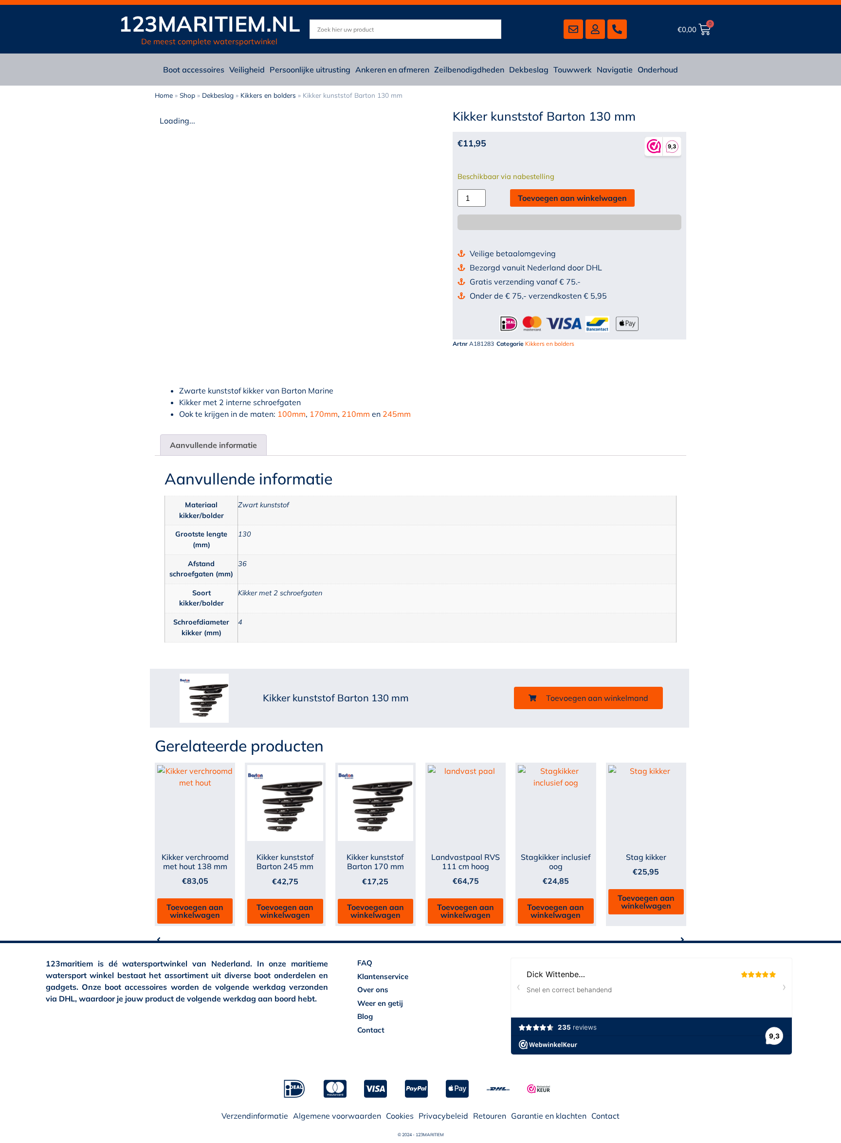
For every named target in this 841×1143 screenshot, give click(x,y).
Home (164, 95)
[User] (595, 29)
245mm (397, 414)
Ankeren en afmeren (392, 69)
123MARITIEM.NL (209, 23)
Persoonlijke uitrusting (310, 69)
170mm (324, 414)
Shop (187, 95)
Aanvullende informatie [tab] (213, 445)
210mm (356, 414)
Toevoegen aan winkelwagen (572, 198)
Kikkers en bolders (268, 95)
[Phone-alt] (617, 29)
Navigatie (615, 69)
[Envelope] (573, 29)
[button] (588, 698)
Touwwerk (572, 69)
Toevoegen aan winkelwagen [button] (194, 911)
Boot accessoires (193, 69)
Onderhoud (658, 69)
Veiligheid (247, 69)
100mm (291, 414)
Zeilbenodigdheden (469, 69)
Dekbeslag (528, 69)
